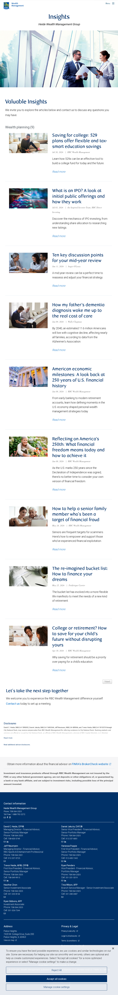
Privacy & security (68, 931)
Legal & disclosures (69, 936)
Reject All (57, 970)
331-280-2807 (72, 894)
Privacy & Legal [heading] (69, 926)
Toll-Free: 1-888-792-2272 (14, 814)
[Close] (113, 948)
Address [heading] (8, 926)
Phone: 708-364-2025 (13, 811)
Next (107, 681)
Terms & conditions (69, 940)
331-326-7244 (14, 910)
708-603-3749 (14, 838)
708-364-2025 (17, 835)
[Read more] (8, 738)
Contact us (13, 703)
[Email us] (5, 817)
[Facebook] (8, 817)
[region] (59, 970)
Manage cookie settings (57, 987)
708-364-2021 (17, 855)
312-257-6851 (72, 838)
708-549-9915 (14, 877)
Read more (58, 171)
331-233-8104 (14, 894)
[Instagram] (10, 817)
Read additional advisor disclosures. (17, 745)
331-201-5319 (72, 877)
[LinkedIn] (8, 841)
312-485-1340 (72, 858)
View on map (9, 940)
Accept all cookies (56, 978)
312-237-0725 (14, 858)
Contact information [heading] (15, 803)
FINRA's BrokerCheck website (90, 764)
